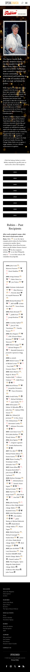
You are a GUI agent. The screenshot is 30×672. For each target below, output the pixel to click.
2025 (15, 184)
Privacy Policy (15, 660)
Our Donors (6, 641)
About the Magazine (8, 591)
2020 (15, 209)
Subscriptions (7, 594)
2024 (15, 178)
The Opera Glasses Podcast (10, 609)
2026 (15, 190)
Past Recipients (7, 628)
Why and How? (7, 637)
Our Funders (6, 639)
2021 (15, 215)
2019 (15, 203)
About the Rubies (8, 626)
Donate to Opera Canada (10, 643)
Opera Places (6, 604)
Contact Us (7, 647)
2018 (15, 197)
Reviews (5, 606)
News (4, 615)
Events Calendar (7, 617)
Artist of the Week (8, 602)
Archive (5, 596)
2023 (15, 172)
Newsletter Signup (15, 670)
